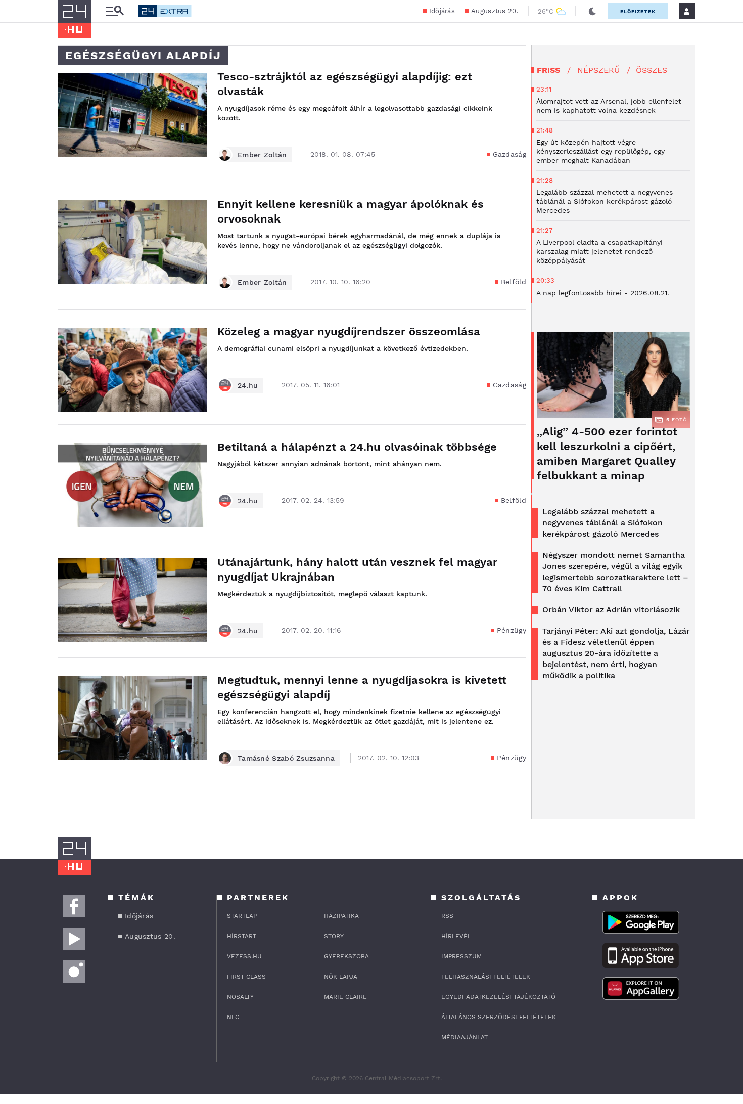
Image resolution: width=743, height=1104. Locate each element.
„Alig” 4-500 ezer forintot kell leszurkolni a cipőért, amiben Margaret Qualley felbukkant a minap (607, 453)
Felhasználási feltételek (485, 976)
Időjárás (442, 11)
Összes (651, 70)
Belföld (513, 282)
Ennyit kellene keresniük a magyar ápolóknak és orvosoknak (350, 211)
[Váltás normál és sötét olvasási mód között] (592, 11)
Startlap (242, 915)
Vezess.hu (244, 956)
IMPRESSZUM (461, 956)
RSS (447, 915)
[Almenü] (114, 11)
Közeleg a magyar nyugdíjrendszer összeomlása (348, 331)
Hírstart (241, 936)
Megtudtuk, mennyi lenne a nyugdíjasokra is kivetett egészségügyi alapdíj (361, 687)
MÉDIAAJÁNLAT (464, 1037)
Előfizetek (638, 11)
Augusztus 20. (494, 11)
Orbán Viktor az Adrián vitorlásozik (611, 609)
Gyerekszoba (346, 956)
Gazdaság (509, 154)
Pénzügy (511, 630)
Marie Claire (345, 996)
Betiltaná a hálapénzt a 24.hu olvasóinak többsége (357, 446)
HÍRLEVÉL (456, 936)
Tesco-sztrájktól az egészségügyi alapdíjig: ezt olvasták (344, 84)
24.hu (248, 385)
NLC (233, 1017)
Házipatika (341, 915)
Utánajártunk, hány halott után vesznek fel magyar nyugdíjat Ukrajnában (357, 569)
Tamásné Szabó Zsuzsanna (286, 758)
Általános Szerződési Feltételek (498, 1017)
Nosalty (240, 996)
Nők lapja (340, 976)
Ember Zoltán (262, 155)
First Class (246, 976)
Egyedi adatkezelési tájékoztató (498, 996)
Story (334, 936)
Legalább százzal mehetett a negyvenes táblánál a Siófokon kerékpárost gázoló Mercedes (602, 523)
